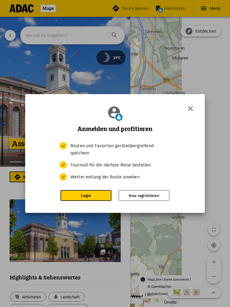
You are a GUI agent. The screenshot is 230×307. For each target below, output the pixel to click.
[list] (115, 161)
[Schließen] (190, 108)
